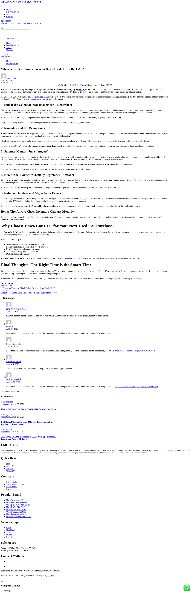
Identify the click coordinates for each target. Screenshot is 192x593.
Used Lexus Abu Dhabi (16, 509)
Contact (9, 16)
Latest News (11, 487)
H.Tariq (51, 576)
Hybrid (9, 535)
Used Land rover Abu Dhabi (18, 505)
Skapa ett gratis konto (15, 344)
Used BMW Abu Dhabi (16, 507)
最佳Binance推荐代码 (16, 309)
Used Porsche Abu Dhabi (16, 502)
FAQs (8, 489)
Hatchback (10, 530)
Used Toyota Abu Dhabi (16, 500)
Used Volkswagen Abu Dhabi (18, 516)
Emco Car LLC (74, 278)
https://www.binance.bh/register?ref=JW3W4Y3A (135, 351)
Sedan (8, 528)
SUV (8, 532)
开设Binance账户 (13, 379)
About (8, 14)
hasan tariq (11, 78)
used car (81, 89)
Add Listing (6, 21)
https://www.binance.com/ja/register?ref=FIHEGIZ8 (136, 386)
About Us (10, 466)
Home (8, 9)
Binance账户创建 (13, 361)
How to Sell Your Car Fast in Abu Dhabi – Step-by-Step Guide (28, 409)
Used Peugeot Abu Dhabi (16, 514)
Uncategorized (12, 63)
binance (9, 326)
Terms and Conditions (15, 484)
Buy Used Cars (12, 12)
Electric (9, 537)
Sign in (5, 54)
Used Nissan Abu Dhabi (16, 512)
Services (9, 468)
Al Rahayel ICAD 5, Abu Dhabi (74, 258)
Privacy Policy (12, 482)
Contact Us (11, 471)
